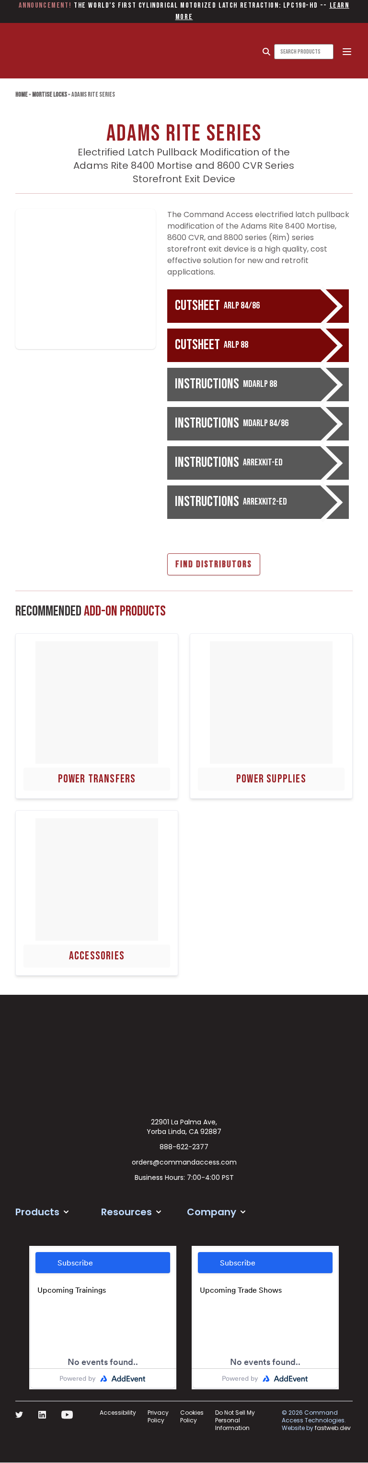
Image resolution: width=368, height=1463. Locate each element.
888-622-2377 (184, 1147)
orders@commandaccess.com (184, 1162)
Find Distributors (213, 564)
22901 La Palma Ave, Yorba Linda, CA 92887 (184, 1126)
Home (21, 94)
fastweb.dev (333, 1428)
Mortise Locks (49, 94)
